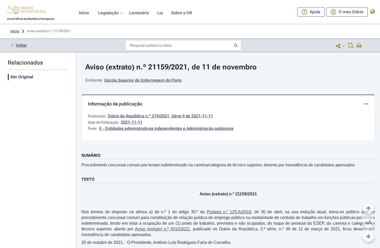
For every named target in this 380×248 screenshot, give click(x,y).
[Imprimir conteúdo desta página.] (359, 46)
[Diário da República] (26, 11)
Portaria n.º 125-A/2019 (229, 212)
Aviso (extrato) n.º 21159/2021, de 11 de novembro (171, 67)
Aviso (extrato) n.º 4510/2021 (162, 229)
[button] (26, 10)
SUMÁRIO (91, 155)
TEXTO (88, 179)
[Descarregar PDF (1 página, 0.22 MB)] (351, 46)
